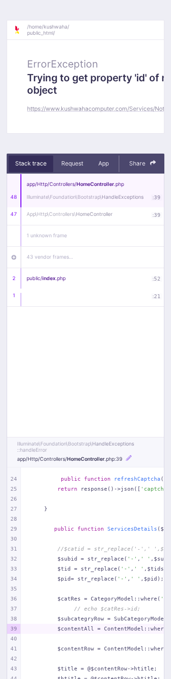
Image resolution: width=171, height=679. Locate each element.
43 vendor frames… (50, 257)
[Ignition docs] (20, 30)
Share (138, 163)
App (103, 163)
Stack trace (31, 163)
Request (72, 163)
